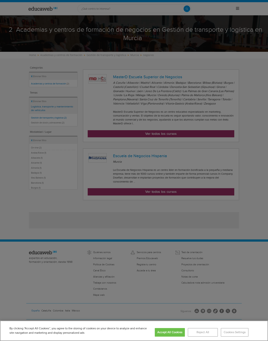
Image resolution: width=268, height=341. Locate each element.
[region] (134, 331)
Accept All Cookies (169, 332)
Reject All (203, 332)
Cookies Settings (235, 332)
